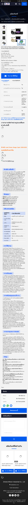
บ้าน (2, 19)
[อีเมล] (11, 405)
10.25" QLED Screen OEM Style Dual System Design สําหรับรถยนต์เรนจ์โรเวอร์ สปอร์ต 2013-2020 (7, 464)
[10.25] (7, 456)
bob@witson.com (7, 1)
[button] (4, 45)
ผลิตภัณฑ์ (7, 19)
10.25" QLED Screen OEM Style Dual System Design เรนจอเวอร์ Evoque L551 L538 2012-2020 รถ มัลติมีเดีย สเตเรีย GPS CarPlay (20, 464)
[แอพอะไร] (7, 405)
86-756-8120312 (23, 1)
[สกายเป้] (4, 405)
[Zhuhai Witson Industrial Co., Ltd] (7, 4)
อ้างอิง (24, 3)
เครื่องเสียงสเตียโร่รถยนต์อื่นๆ (18, 19)
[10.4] (17, 35)
